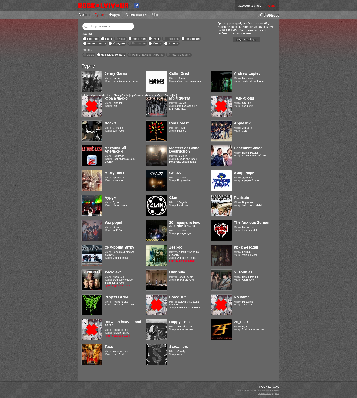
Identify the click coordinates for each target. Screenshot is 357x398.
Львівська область (113, 54)
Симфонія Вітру (119, 247)
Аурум (110, 198)
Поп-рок (92, 38)
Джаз (122, 38)
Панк (108, 38)
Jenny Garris (116, 73)
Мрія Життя (179, 98)
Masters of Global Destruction (184, 149)
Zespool (176, 247)
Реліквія (241, 198)
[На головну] (105, 5)
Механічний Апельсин (115, 149)
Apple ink (242, 123)
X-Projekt (113, 272)
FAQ (277, 393)
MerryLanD (114, 173)
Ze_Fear (241, 322)
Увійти (271, 5)
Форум (114, 15)
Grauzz (175, 173)
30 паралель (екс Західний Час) (184, 224)
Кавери (173, 43)
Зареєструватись (249, 5)
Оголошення (136, 15)
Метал (157, 43)
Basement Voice (248, 148)
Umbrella (177, 272)
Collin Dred (179, 73)
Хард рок (119, 43)
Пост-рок (172, 38)
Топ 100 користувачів (268, 390)
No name (242, 297)
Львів (90, 54)
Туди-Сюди (244, 98)
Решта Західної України (148, 54)
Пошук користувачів (246, 390)
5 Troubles (243, 272)
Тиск (109, 347)
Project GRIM (116, 297)
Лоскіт (110, 123)
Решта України (180, 54)
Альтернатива (96, 43)
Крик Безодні (246, 247)
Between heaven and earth (123, 323)
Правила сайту (265, 393)
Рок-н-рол (139, 38)
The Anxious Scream (252, 222)
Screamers (178, 347)
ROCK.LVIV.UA (269, 386)
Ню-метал (139, 43)
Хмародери (244, 173)
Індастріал (193, 38)
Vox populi (114, 222)
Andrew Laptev (247, 73)
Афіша (84, 15)
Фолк (156, 38)
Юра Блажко (116, 98)
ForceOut (177, 297)
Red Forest (179, 123)
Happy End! (179, 322)
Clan (173, 198)
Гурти (99, 15)
